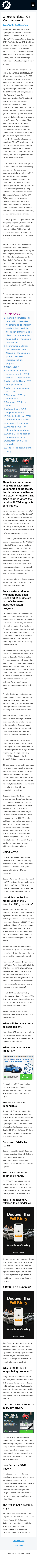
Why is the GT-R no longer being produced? (19, 429)
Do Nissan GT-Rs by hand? (16, 404)
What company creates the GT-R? (17, 390)
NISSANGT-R (12, 367)
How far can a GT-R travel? (17, 443)
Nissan (5, 25)
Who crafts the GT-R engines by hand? (16, 411)
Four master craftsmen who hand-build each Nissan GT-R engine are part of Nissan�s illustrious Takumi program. (18, 355)
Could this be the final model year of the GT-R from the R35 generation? (18, 374)
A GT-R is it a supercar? (18, 423)
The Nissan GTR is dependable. (15, 397)
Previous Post (18, 1541)
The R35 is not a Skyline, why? (19, 450)
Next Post (19, 1546)
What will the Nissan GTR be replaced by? (18, 383)
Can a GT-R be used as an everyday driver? (18, 436)
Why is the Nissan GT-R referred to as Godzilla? (19, 418)
